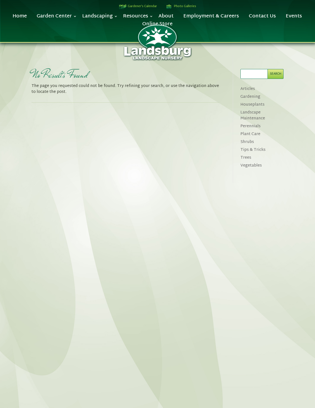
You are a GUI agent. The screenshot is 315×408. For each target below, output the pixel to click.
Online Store (157, 25)
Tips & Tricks (253, 150)
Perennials (250, 126)
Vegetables (251, 165)
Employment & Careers (211, 17)
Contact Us (262, 17)
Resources (135, 17)
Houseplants (252, 104)
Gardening (250, 96)
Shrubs (247, 142)
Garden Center (54, 17)
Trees (245, 157)
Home (20, 17)
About (165, 17)
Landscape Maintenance (252, 115)
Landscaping (97, 17)
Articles (247, 89)
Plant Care (250, 134)
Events (294, 17)
